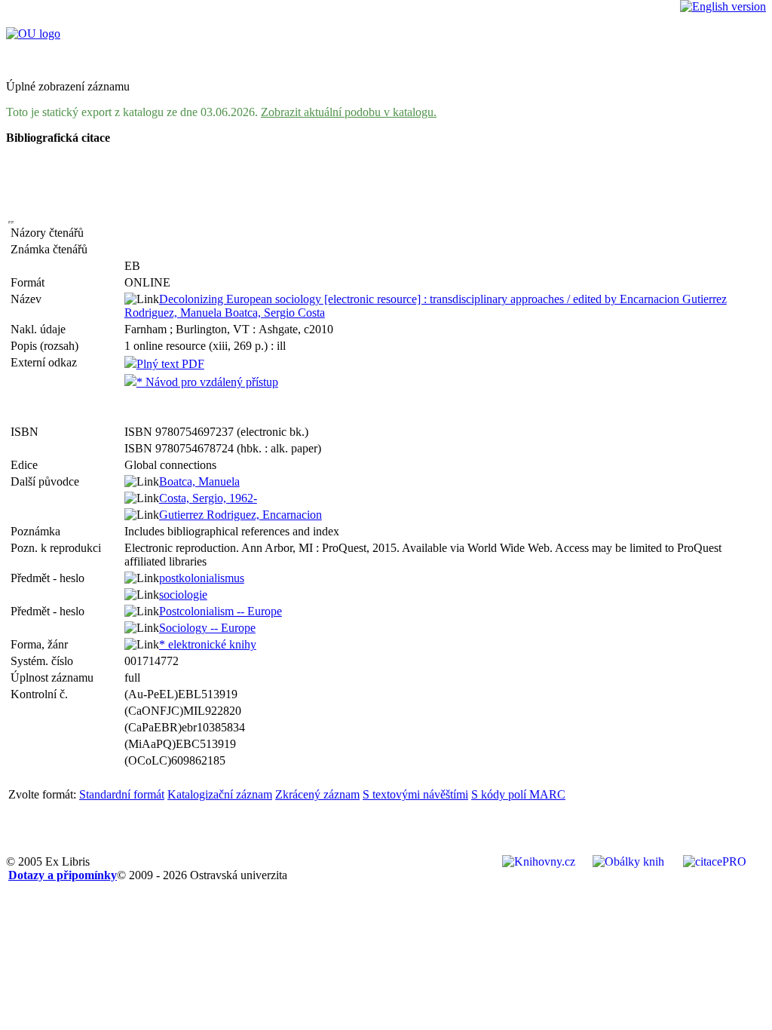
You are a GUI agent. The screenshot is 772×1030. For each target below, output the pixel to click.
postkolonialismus (201, 578)
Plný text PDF (170, 363)
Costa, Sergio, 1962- (208, 498)
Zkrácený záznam (317, 794)
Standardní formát (121, 794)
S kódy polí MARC (518, 794)
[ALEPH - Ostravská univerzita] (33, 33)
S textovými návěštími (415, 794)
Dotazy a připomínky (62, 875)
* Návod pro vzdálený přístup (207, 382)
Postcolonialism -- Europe (220, 611)
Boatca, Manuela (199, 481)
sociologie (183, 594)
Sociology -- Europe (207, 627)
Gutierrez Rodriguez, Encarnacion (240, 514)
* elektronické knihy (207, 644)
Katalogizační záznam (219, 794)
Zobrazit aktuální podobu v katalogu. (349, 112)
